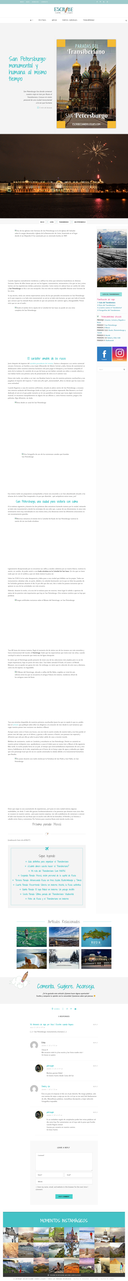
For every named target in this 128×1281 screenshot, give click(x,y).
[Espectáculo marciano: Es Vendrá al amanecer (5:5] (26, 1250)
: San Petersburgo (107, 325)
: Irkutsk (103, 335)
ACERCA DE (35, 2)
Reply (95, 1024)
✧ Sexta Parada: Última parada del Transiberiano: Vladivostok (47, 894)
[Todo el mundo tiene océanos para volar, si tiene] (56, 1265)
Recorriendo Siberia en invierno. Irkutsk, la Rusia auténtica (65, 958)
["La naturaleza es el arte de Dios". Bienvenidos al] (117, 1235)
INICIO (22, 2)
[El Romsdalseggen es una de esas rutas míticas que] (26, 1265)
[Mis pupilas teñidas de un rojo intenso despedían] (71, 1265)
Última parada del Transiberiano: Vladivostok (64, 936)
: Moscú (103, 327)
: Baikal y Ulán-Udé (108, 338)
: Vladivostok (105, 340)
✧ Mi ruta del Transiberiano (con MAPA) (46, 870)
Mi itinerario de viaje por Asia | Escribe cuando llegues (52, 1024)
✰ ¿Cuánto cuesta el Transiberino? (109, 308)
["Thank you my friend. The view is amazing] (10, 1250)
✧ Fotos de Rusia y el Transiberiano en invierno (47, 898)
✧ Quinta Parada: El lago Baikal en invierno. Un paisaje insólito (46, 889)
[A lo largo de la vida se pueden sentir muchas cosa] (102, 1265)
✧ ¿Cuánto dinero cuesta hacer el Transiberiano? (47, 866)
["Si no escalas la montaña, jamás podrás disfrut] (87, 1265)
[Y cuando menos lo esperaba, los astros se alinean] (87, 1250)
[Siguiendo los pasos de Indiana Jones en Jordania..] (102, 1250)
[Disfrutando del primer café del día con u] (117, 1250)
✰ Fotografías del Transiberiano (108, 310)
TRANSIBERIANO (88, 20)
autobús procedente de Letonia (41, 363)
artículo (15, 725)
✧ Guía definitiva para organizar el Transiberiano (46, 861)
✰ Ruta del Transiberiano (106, 305)
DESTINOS (42, 20)
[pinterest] (100, 2)
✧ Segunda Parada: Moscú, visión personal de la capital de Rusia (47, 875)
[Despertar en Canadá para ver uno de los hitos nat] (10, 1265)
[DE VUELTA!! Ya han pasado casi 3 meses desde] (26, 1235)
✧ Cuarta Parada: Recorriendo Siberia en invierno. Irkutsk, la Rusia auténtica (47, 884)
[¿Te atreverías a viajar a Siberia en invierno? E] (102, 1235)
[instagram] (107, 2)
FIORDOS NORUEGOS (69, 20)
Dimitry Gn (46, 1086)
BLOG (27, 2)
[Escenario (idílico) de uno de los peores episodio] (41, 1250)
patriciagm (50, 1065)
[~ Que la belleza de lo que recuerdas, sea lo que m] (41, 1265)
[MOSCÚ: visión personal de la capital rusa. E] (71, 1235)
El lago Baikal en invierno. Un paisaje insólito (32, 958)
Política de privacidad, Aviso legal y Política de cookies (93, 1279)
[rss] (103, 2)
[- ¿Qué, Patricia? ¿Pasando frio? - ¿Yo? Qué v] (87, 1235)
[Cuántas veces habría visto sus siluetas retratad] (117, 1265)
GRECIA (54, 20)
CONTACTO (44, 2)
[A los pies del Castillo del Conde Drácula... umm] (10, 1235)
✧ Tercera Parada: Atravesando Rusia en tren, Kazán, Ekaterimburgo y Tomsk (47, 880)
